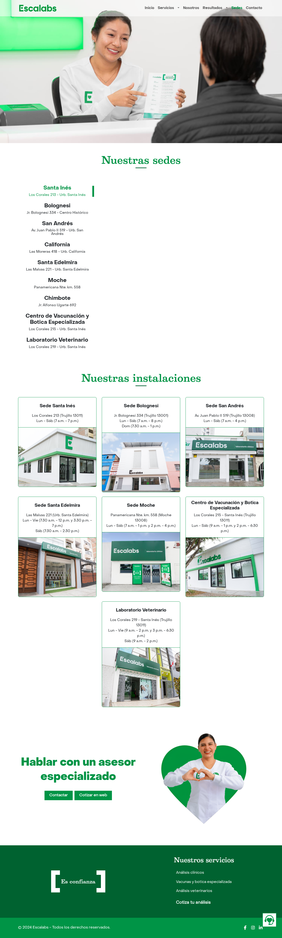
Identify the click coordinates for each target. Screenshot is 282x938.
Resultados (212, 8)
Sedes (236, 8)
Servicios (166, 8)
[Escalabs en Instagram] (253, 927)
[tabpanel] (183, 273)
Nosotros (191, 8)
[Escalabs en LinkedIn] (260, 927)
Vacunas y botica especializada (204, 882)
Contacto (254, 8)
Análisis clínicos (190, 873)
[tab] (57, 191)
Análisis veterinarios (194, 891)
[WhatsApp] (269, 920)
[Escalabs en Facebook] (245, 927)
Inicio (149, 8)
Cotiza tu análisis (193, 903)
